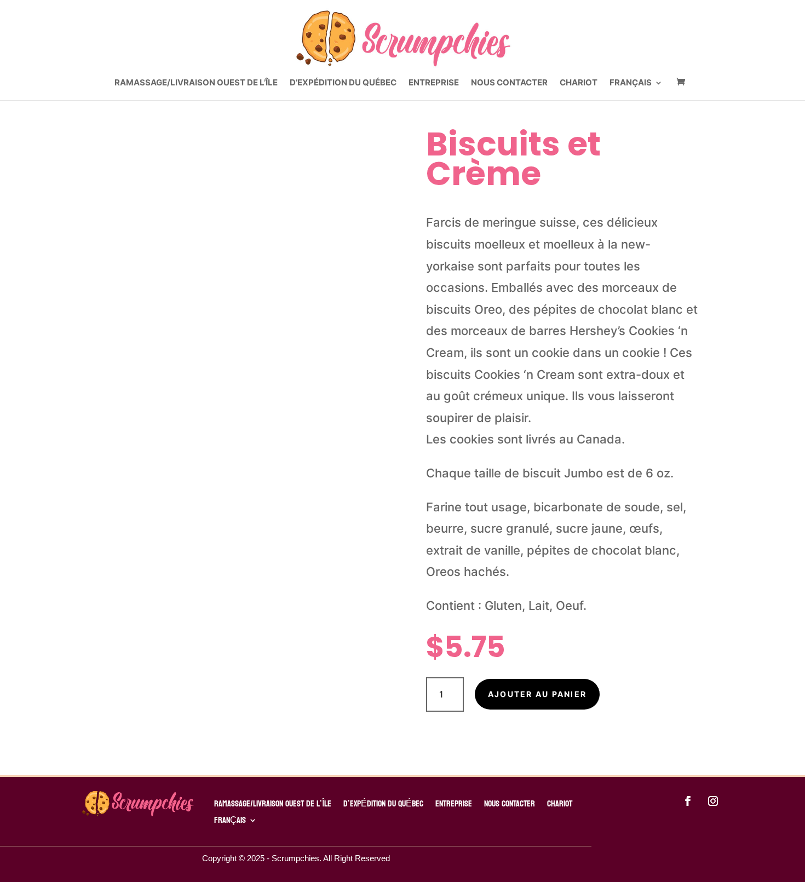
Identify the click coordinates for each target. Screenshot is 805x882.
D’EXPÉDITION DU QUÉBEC (343, 83)
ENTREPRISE (434, 83)
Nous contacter (509, 83)
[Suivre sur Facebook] (688, 801)
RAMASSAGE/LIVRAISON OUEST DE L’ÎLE (196, 83)
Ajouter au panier (537, 694)
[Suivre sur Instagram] (713, 801)
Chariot (578, 83)
